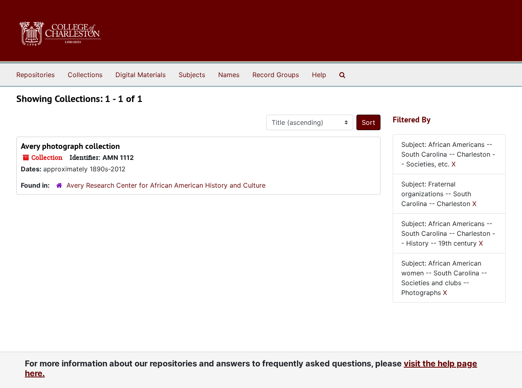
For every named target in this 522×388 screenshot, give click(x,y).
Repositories (35, 75)
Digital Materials (140, 75)
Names (228, 75)
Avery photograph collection (70, 146)
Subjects (192, 75)
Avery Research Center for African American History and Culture (165, 185)
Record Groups (275, 75)
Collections (85, 75)
